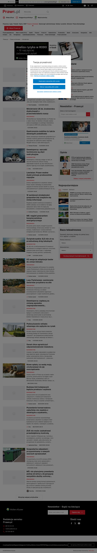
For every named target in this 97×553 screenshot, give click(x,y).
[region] (49, 76)
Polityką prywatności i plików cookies (44, 75)
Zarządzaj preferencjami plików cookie (49, 91)
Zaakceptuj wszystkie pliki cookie (49, 81)
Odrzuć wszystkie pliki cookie (49, 87)
